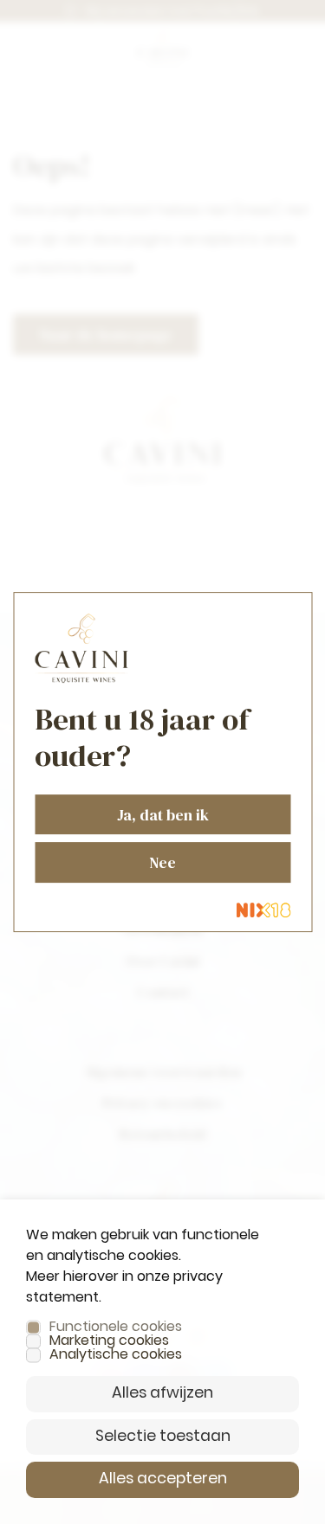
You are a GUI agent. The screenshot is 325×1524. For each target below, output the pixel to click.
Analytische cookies (115, 1355)
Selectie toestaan (163, 1437)
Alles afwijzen (162, 1393)
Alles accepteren (163, 1479)
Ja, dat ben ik (163, 815)
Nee (162, 862)
